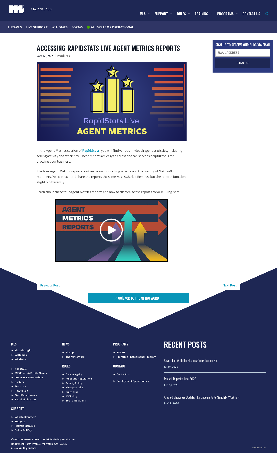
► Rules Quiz (70, 392)
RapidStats (90, 150)
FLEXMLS (15, 27)
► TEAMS (119, 352)
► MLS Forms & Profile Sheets (29, 373)
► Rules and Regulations (77, 378)
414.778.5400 (41, 9)
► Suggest (18, 421)
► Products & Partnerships (27, 377)
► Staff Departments (24, 395)
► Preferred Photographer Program (134, 356)
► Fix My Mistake (72, 387)
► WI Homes (19, 355)
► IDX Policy (69, 396)
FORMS (77, 27)
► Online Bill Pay (21, 430)
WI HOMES (60, 27)
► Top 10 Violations (74, 400)
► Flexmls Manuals (23, 425)
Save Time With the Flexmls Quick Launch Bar (191, 360)
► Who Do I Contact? (23, 417)
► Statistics (18, 386)
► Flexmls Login (21, 350)
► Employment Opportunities (131, 381)
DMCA (33, 448)
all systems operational (112, 27)
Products (63, 56)
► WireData (18, 359)
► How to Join (19, 390)
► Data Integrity (72, 374)
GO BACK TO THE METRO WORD (138, 298)
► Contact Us (121, 374)
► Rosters (17, 382)
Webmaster (259, 447)
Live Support (37, 27)
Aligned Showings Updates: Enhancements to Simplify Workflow (202, 397)
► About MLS (19, 368)
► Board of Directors (23, 399)
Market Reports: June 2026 (180, 378)
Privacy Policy (19, 448)
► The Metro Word (73, 356)
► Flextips (68, 352)
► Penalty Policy (72, 383)
